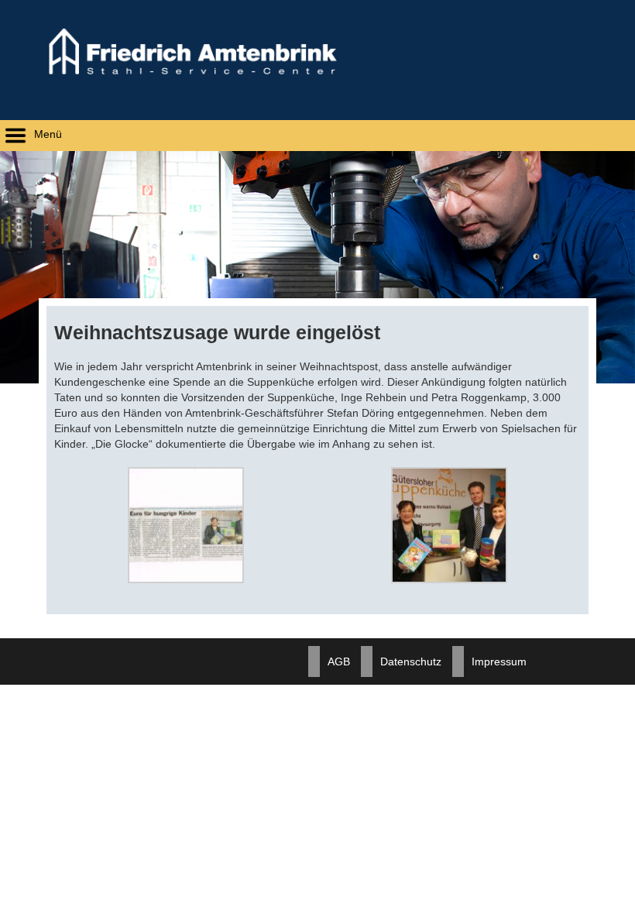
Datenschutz (410, 661)
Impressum (499, 661)
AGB (339, 661)
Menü (46, 134)
